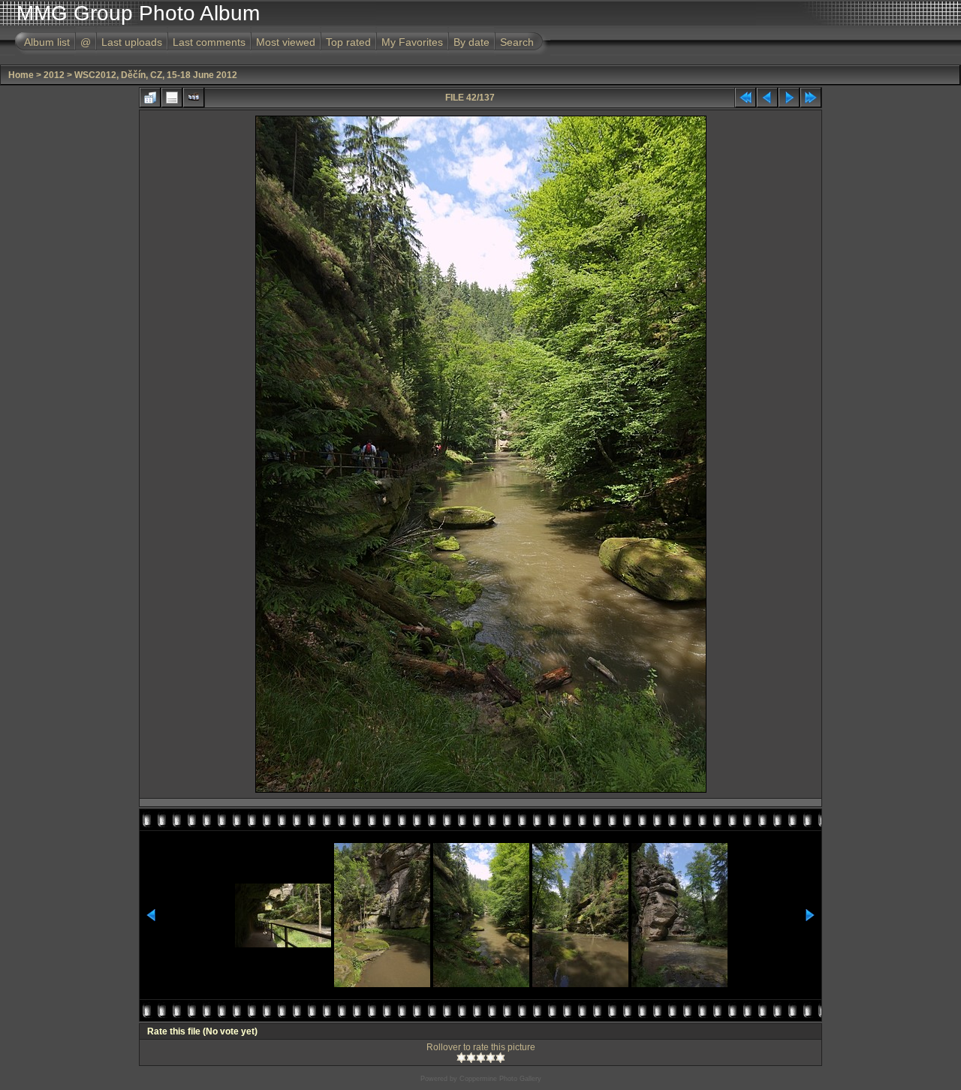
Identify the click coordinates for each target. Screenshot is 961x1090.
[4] (491, 1057)
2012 (54, 75)
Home (21, 75)
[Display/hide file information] (171, 97)
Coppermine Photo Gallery (500, 1078)
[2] (471, 1057)
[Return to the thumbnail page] (150, 97)
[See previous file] (767, 97)
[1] (461, 1057)
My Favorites (412, 42)
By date (471, 42)
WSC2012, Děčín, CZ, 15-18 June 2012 (155, 75)
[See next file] (789, 97)
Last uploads (131, 42)
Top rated (348, 42)
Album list (47, 42)
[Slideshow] (193, 97)
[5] (500, 1057)
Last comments (209, 42)
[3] (481, 1057)
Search (517, 42)
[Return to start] (745, 97)
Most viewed (285, 42)
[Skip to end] (810, 97)
